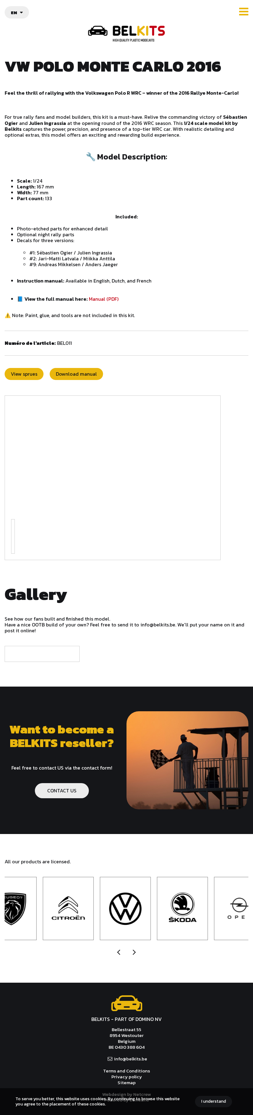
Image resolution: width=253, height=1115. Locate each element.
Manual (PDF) (103, 299)
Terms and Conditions (126, 1070)
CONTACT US (62, 790)
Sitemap (127, 1082)
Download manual (76, 374)
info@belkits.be (130, 1058)
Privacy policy (126, 1076)
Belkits (126, 1003)
